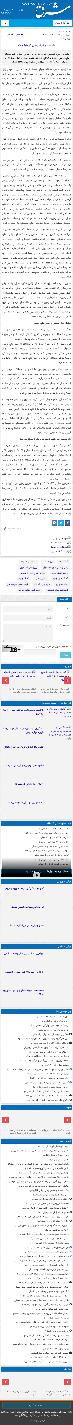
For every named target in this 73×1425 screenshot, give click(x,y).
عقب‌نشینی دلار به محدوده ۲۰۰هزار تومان (50, 846)
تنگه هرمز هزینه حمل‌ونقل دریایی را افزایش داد (48, 1190)
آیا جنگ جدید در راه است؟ (57, 1331)
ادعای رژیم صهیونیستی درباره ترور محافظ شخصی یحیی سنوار (42, 1287)
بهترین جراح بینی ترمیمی (33, 573)
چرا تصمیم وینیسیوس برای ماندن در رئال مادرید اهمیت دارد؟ (42, 1216)
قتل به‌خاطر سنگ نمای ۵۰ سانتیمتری (52, 1016)
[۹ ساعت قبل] (58, 995)
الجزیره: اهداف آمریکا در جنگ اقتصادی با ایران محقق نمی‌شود (41, 1225)
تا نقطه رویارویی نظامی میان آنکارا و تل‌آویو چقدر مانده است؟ (42, 1060)
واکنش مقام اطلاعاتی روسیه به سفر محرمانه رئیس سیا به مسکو (41, 1313)
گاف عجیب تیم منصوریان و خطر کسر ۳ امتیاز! (49, 1078)
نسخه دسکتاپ (36, 1405)
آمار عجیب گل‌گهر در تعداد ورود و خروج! (24, 889)
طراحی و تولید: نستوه (36, 1420)
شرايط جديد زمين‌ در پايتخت (36, 45)
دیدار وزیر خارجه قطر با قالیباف (55, 1155)
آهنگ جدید (24, 579)
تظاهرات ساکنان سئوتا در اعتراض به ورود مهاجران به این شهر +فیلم (39, 1177)
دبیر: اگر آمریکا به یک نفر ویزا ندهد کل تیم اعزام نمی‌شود (43, 1038)
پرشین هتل (40, 579)
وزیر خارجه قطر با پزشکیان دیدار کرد (53, 1146)
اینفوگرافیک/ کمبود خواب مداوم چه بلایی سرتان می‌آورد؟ (55, 1393)
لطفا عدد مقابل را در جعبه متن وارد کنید (53, 646)
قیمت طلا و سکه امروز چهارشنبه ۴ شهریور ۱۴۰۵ (47, 833)
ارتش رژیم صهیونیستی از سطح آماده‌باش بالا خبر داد (46, 1296)
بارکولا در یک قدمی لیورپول (57, 1230)
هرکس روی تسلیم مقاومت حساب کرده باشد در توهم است (43, 1274)
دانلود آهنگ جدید (59, 573)
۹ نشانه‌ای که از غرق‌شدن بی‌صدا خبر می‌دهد (49, 1052)
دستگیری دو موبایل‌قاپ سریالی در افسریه (47, 871)
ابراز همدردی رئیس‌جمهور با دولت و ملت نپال (49, 1269)
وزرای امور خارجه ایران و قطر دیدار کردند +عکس (47, 1278)
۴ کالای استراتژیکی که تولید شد (29, 784)
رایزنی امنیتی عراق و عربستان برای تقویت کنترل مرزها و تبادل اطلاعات (38, 1164)
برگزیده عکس (64, 946)
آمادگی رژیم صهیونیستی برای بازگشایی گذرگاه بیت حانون (44, 1186)
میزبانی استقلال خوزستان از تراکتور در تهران (49, 1243)
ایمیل (67, 617)
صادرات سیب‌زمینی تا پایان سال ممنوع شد (24, 766)
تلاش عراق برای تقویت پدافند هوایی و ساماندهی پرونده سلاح (41, 1300)
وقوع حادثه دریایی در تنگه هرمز (55, 1021)
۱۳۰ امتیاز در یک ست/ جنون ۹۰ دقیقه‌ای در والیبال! (46, 1047)
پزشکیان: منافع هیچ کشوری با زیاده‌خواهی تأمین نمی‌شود (44, 1173)
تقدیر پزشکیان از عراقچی (58, 1159)
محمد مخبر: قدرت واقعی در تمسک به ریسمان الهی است (44, 1256)
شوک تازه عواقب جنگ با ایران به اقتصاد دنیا (50, 1339)
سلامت (67, 1369)
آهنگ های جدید (60, 579)
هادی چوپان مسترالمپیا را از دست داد (26, 925)
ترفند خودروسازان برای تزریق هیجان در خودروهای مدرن (22, 690)
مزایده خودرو (62, 584)
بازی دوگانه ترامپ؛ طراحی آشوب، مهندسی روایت (47, 1265)
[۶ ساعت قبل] (58, 894)
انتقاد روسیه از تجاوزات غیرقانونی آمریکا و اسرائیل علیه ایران (42, 1322)
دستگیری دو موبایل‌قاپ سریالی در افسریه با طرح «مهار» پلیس (23, 730)
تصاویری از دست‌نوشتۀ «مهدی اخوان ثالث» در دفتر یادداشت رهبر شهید (37, 1069)
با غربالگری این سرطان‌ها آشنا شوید (21, 1393)
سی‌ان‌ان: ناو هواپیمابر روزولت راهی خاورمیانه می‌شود (45, 1361)
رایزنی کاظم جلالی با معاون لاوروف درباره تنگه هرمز (46, 1168)
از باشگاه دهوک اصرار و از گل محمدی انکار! (50, 1025)
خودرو (68, 666)
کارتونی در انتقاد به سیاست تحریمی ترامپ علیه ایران (46, 1252)
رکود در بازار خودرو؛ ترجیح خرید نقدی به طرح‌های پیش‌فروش (55, 690)
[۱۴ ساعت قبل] (19, 1381)
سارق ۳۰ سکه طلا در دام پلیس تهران (55, 1131)
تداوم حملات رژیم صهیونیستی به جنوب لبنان (49, 1326)
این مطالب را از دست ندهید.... (56, 703)
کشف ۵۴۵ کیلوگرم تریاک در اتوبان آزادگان (24, 747)
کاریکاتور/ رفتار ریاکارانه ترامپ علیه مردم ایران (49, 1043)
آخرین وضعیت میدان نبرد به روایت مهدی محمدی (47, 1082)
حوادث (67, 1107)
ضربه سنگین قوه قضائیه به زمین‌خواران (52, 1309)
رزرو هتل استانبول (28, 567)
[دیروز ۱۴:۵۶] (58, 930)
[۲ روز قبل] (53, 678)
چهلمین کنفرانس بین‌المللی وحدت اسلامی (24, 954)
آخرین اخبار (65, 1141)
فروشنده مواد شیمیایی (57, 590)
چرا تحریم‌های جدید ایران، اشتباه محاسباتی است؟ (47, 1247)
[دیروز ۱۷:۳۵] (58, 912)
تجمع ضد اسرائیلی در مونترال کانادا (53, 1212)
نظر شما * (65, 625)
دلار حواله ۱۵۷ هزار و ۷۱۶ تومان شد (53, 837)
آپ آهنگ (63, 562)
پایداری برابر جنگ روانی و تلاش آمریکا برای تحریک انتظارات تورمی (40, 1150)
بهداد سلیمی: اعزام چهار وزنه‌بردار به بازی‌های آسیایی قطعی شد (41, 1344)
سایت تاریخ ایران (28, 562)
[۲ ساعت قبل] (58, 715)
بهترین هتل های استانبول (55, 567)
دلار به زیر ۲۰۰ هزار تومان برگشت (54, 842)
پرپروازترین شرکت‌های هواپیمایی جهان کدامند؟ (48, 1073)
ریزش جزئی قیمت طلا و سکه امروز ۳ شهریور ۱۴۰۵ (46, 850)
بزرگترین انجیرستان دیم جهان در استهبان (24, 972)
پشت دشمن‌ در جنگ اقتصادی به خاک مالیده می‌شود (46, 1091)
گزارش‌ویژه (60, 23)
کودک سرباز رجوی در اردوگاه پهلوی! (53, 1030)
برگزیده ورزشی (64, 881)
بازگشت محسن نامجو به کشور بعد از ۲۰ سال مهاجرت (23, 712)
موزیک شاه (48, 562)
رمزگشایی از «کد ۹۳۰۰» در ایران (54, 1065)
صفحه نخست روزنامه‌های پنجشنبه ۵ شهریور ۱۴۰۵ (23, 992)
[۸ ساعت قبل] (58, 807)
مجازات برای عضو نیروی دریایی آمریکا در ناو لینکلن (47, 1056)
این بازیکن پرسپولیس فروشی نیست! (27, 907)
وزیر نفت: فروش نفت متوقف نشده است (50, 1195)
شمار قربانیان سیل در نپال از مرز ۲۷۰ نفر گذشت (47, 1238)
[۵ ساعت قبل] (58, 752)
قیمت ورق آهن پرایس (17, 584)
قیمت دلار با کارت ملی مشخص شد (53, 828)
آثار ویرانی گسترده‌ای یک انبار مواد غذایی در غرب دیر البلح (44, 1282)
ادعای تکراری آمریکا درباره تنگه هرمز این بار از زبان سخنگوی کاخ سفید (38, 1181)
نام (68, 608)
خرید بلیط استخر (42, 584)
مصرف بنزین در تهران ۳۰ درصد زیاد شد (25, 802)
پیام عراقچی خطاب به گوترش (56, 1348)
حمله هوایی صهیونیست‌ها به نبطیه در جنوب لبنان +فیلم (44, 1234)
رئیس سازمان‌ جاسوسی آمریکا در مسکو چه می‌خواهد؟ (45, 1304)
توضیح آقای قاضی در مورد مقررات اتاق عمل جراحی (47, 1100)
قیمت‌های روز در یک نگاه (59, 823)
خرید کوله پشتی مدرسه (29, 590)
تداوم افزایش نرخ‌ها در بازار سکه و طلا (52, 855)
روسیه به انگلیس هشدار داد (56, 1318)
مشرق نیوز (45, 9)
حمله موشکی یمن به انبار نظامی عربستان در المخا (47, 1203)
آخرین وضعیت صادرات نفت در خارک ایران (50, 1087)
